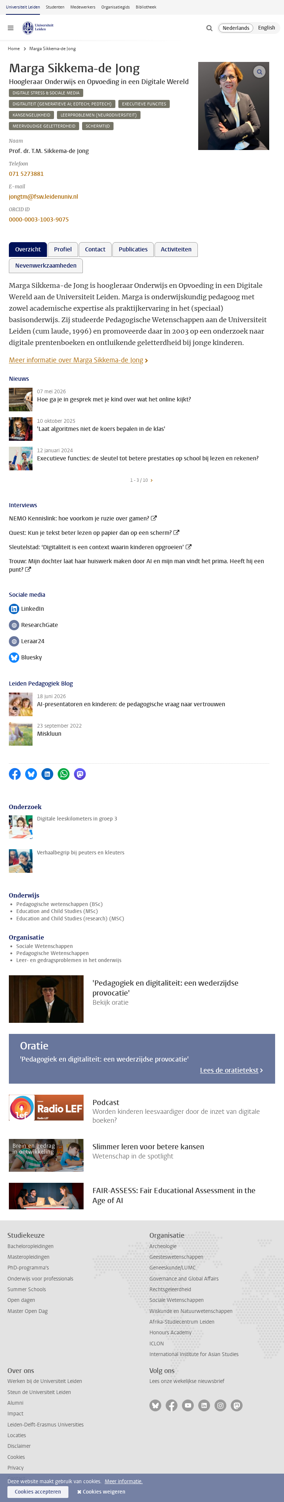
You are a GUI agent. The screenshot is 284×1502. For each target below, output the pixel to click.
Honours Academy (170, 1332)
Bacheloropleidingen (30, 1246)
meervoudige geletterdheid (44, 126)
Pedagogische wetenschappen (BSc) (59, 904)
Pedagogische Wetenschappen (52, 953)
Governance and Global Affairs (184, 1278)
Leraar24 (26, 642)
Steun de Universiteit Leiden (39, 1392)
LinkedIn (26, 609)
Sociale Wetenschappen (44, 946)
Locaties (16, 1435)
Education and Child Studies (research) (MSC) (70, 918)
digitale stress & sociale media (46, 93)
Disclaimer (19, 1446)
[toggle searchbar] (209, 28)
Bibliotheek (146, 7)
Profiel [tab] (63, 249)
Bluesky (25, 658)
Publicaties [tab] (133, 249)
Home (14, 49)
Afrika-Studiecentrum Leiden (181, 1321)
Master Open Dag (27, 1311)
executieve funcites (144, 104)
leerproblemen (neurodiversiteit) (99, 115)
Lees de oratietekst (229, 1070)
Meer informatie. (124, 1481)
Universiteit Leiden (23, 7)
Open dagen (21, 1300)
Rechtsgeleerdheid (170, 1289)
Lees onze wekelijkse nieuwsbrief (186, 1381)
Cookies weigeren (104, 1491)
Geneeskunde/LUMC (172, 1267)
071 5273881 (26, 174)
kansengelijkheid (31, 115)
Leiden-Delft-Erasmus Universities (45, 1424)
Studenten (55, 7)
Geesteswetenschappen (176, 1257)
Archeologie (162, 1246)
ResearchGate (33, 625)
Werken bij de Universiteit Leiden (44, 1381)
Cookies (16, 1457)
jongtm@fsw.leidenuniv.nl (43, 197)
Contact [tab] (95, 249)
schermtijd (98, 126)
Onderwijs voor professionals (40, 1278)
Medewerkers (82, 7)
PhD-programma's (28, 1267)
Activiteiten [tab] (176, 249)
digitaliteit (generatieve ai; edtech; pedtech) (62, 104)
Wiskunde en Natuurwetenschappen (191, 1311)
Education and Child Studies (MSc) (57, 911)
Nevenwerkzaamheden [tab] (46, 265)
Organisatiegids (115, 7)
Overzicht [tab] (28, 249)
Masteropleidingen (28, 1257)
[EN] (266, 28)
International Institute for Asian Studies (194, 1354)
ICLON (156, 1343)
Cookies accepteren (38, 1491)
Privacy (15, 1467)
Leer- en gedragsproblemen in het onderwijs (68, 960)
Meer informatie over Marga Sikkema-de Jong (76, 360)
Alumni (15, 1403)
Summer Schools (26, 1289)
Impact (15, 1413)
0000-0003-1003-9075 (39, 219)
